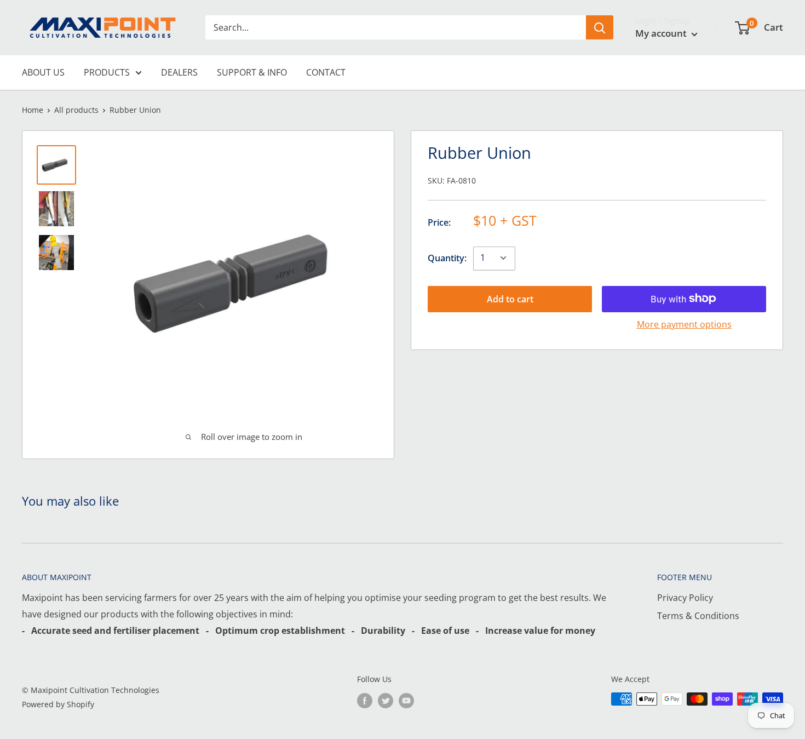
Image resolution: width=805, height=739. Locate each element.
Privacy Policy (685, 598)
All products (76, 110)
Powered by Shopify (58, 704)
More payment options (684, 324)
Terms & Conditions (698, 616)
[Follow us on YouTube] (406, 700)
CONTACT (326, 72)
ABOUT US (43, 72)
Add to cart (510, 299)
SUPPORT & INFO (252, 72)
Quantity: (447, 257)
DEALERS (179, 72)
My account (662, 33)
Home (32, 110)
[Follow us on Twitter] (385, 700)
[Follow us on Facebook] (364, 700)
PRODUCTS (107, 72)
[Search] (599, 27)
